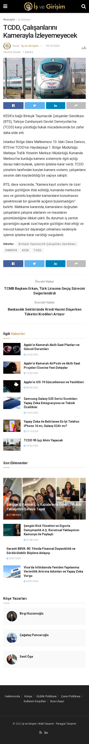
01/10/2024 (32, 431)
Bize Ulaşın (57, 701)
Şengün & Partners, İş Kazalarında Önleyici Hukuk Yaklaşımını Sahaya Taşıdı (43, 507)
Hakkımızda (12, 696)
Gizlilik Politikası (47, 696)
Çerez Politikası (70, 696)
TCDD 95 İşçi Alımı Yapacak (43, 440)
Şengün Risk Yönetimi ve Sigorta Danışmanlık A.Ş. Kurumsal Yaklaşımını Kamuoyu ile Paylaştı (51, 530)
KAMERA (11, 250)
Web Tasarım (46, 723)
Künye (28, 696)
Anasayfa (9, 19)
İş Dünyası (24, 19)
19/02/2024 (32, 446)
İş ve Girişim (29, 45)
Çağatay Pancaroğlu (34, 635)
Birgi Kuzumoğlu (31, 613)
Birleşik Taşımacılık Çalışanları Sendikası (47, 244)
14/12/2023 (52, 45)
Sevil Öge (26, 656)
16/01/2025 (32, 413)
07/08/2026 (32, 540)
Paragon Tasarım (66, 723)
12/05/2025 (32, 373)
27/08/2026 (14, 515)
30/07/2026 (14, 558)
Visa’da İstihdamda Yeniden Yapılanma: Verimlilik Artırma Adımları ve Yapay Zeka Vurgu (53, 571)
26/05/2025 (32, 354)
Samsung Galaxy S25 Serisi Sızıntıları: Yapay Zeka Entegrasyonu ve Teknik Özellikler (51, 403)
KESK (25, 250)
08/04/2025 (32, 387)
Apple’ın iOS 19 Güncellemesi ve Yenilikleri (54, 382)
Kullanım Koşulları (35, 701)
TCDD (37, 250)
